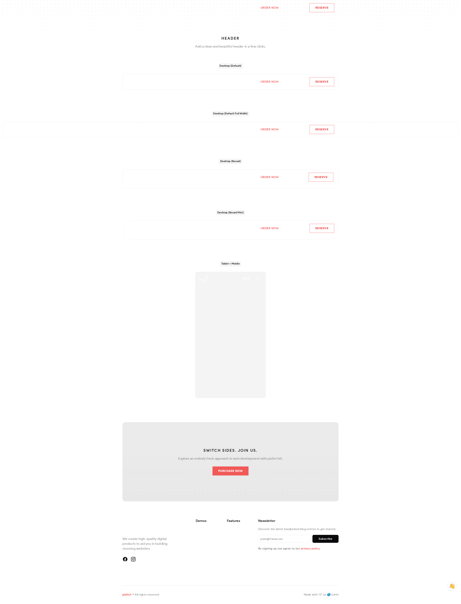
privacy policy (310, 548)
